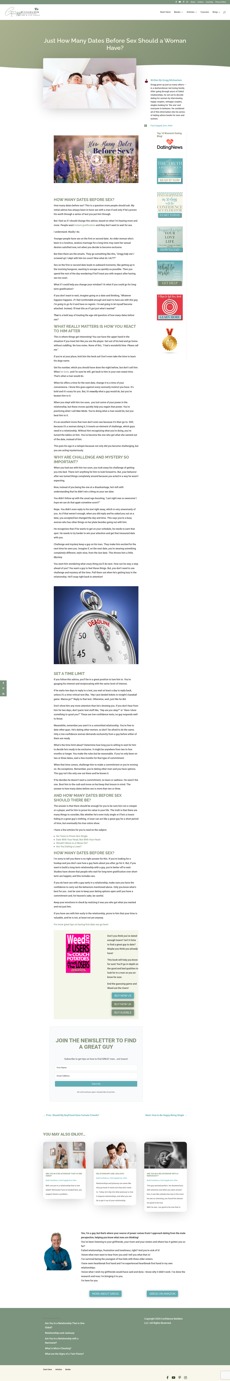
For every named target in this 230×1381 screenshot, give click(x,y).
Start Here (165, 12)
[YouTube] (180, 2)
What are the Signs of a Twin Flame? (64, 1353)
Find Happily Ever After (162, 125)
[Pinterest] (183, 2)
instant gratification (84, 225)
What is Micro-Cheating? (58, 1348)
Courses (205, 12)
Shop (215, 12)
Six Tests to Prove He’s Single (72, 836)
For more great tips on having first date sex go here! (81, 924)
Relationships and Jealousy (110, 1174)
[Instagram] (187, 2)
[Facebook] (176, 2)
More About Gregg (105, 1293)
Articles (190, 12)
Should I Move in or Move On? (72, 843)
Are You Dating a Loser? (69, 846)
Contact (200, 2)
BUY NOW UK (122, 1004)
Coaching (209, 2)
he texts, (64, 371)
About (193, 2)
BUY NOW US (122, 995)
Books (177, 12)
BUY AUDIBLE (122, 1012)
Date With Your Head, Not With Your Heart (78, 839)
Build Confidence (52, 1180)
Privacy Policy (220, 2)
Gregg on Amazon (162, 1293)
